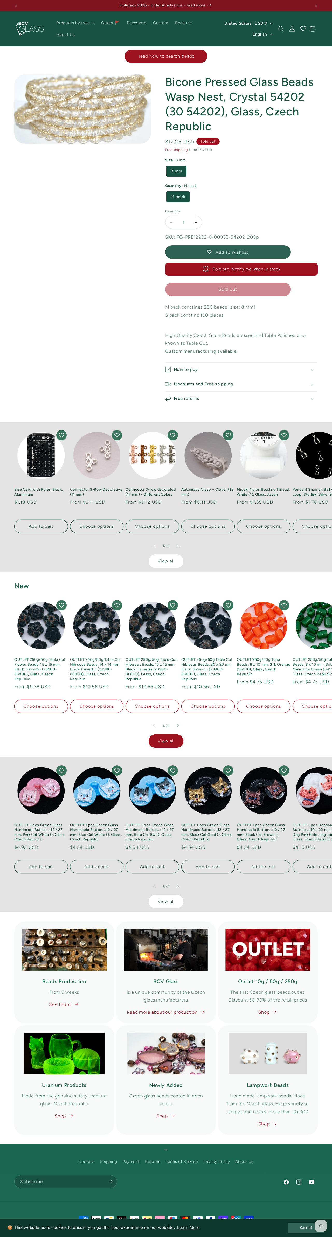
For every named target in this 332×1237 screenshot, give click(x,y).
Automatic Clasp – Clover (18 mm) (207, 492)
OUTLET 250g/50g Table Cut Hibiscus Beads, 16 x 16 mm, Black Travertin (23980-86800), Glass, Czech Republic (151, 669)
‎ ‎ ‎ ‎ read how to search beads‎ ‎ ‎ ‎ (165, 56)
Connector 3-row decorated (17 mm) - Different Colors (151, 492)
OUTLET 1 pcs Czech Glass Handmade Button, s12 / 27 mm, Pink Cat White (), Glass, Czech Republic (40, 832)
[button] (75, 23)
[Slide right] (178, 546)
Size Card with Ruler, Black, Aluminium (38, 492)
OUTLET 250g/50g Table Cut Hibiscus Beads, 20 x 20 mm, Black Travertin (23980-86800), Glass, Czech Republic (207, 669)
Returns (152, 1161)
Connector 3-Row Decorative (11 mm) (96, 492)
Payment (131, 1161)
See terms (60, 1004)
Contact (86, 1161)
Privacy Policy (216, 1161)
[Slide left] (154, 546)
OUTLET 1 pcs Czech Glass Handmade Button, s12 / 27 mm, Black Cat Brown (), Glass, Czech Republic (261, 832)
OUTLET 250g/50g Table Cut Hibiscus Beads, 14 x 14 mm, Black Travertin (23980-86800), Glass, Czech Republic (95, 669)
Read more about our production (162, 1012)
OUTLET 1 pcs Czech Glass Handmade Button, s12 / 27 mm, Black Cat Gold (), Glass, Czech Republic (207, 832)
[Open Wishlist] (303, 29)
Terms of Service (182, 1161)
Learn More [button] (188, 1227)
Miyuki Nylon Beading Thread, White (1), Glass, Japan (263, 492)
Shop (264, 1012)
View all (166, 561)
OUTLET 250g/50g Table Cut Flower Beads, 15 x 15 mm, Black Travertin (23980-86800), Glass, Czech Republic (40, 669)
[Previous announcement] (16, 5)
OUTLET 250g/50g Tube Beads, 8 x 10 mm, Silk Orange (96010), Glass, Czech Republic (263, 666)
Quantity (172, 211)
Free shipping (176, 150)
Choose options (96, 526)
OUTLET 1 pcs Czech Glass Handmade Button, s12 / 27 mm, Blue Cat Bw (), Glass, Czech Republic (150, 832)
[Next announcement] (316, 5)
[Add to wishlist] (61, 435)
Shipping (108, 1161)
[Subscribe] (110, 1182)
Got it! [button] (306, 1228)
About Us (244, 1161)
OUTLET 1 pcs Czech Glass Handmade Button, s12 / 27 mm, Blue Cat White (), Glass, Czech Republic (96, 832)
